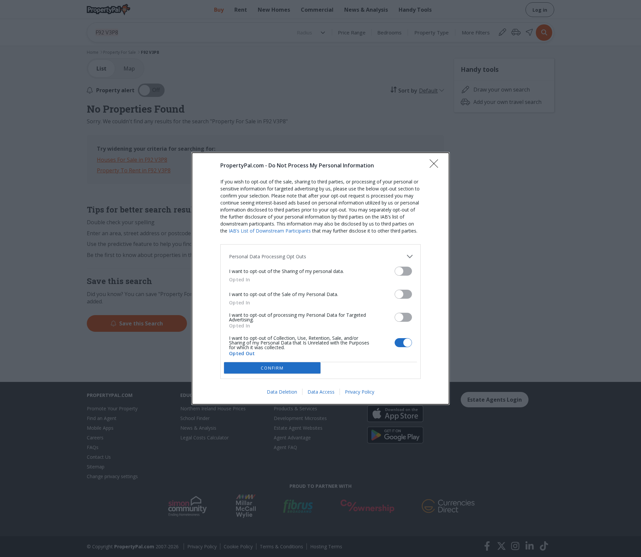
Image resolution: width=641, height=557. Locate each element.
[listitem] (320, 256)
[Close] (436, 165)
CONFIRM (272, 368)
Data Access (321, 392)
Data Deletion (282, 392)
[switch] (403, 271)
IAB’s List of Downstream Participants (270, 231)
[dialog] (320, 278)
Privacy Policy (359, 392)
